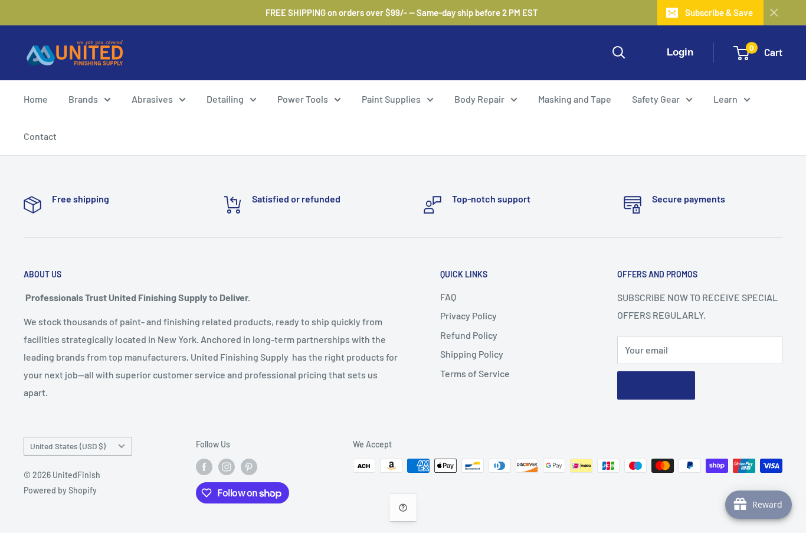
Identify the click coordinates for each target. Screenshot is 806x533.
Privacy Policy (468, 315)
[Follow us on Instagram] (226, 467)
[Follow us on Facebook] (204, 467)
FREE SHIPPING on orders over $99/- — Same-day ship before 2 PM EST (402, 12)
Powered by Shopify (60, 490)
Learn (725, 98)
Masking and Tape (574, 98)
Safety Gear (656, 98)
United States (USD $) (68, 446)
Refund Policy (468, 335)
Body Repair (479, 98)
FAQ (448, 296)
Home (36, 98)
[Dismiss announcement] (774, 12)
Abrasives (152, 98)
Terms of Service (475, 373)
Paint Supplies (391, 98)
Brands (83, 98)
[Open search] (618, 52)
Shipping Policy (471, 353)
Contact (40, 136)
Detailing (225, 98)
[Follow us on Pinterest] (249, 467)
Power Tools (302, 98)
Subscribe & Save (719, 12)
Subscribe (656, 385)
